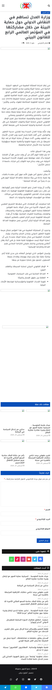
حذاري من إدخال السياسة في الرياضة (13, 431)
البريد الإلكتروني (42, 519)
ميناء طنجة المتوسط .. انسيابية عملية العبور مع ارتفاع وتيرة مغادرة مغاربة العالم (39, 429)
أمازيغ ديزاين (23, 672)
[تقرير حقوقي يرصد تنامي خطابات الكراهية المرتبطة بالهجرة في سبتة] (38, 446)
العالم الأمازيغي (43, 43)
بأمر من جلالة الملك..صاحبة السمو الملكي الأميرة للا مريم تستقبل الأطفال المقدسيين (13, 459)
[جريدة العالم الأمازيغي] (26, 5)
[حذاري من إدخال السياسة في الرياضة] (12, 418)
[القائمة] (3, 6)
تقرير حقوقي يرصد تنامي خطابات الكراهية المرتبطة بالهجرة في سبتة (39, 458)
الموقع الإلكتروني (43, 528)
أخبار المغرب (45, 12)
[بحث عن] (49, 6)
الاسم (47, 509)
